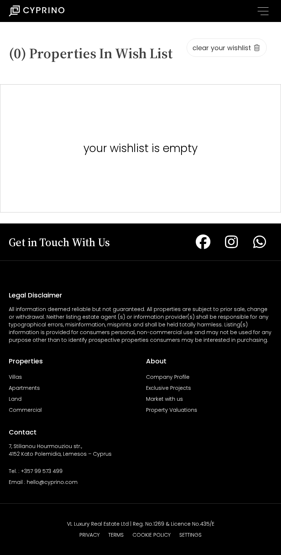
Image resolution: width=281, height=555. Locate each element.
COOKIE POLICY (151, 535)
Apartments (24, 388)
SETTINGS (190, 535)
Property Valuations (171, 410)
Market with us (164, 399)
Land (15, 399)
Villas (15, 377)
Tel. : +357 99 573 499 (36, 471)
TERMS (116, 535)
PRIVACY (89, 535)
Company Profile (168, 377)
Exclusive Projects (168, 388)
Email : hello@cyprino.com (43, 482)
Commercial (25, 410)
